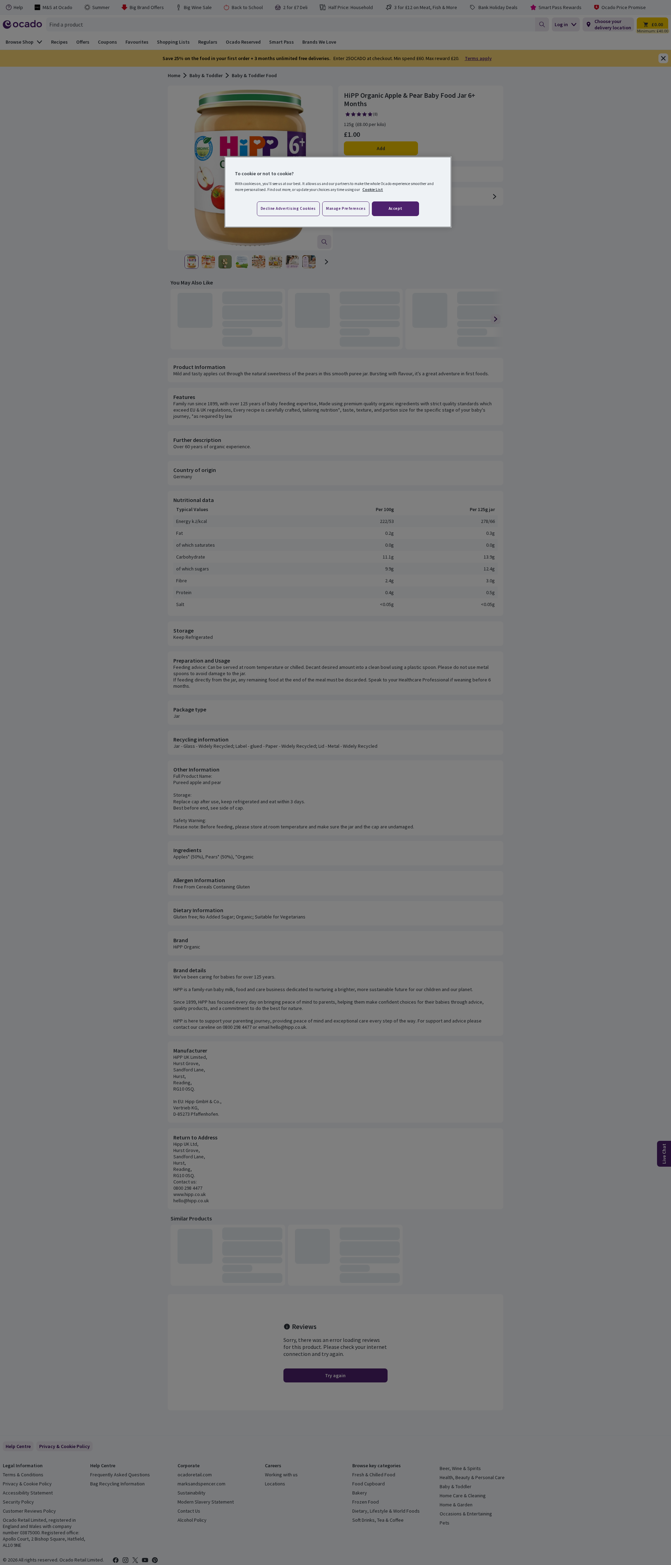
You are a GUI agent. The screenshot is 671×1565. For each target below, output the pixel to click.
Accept (396, 208)
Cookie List (372, 189)
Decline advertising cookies (288, 208)
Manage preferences (346, 208)
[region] (338, 192)
